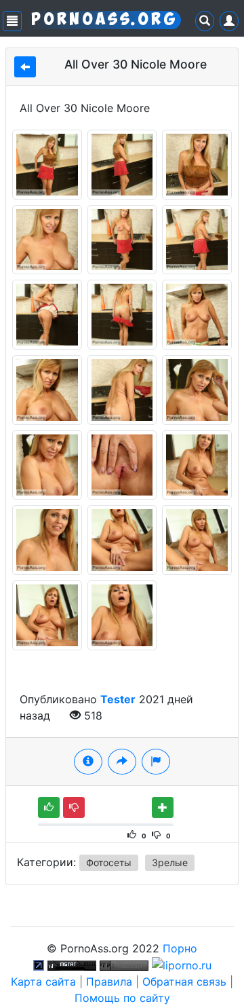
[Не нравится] (74, 807)
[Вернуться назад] (25, 66)
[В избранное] (163, 807)
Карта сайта (43, 981)
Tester (118, 699)
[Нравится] (49, 807)
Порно (180, 948)
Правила (109, 981)
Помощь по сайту (122, 998)
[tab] (88, 762)
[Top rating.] (71, 964)
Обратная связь (184, 981)
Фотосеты (108, 862)
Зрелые (170, 862)
